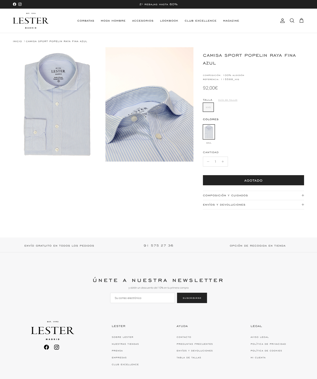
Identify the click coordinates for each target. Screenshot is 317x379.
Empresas (119, 357)
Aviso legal (260, 337)
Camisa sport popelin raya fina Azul (56, 41)
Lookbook (169, 21)
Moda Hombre (113, 21)
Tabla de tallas (189, 357)
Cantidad (211, 152)
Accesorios (143, 21)
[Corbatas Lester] (31, 20)
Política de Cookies (266, 350)
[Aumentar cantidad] (224, 161)
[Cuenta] (281, 20)
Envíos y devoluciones (224, 205)
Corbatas (85, 21)
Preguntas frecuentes (195, 344)
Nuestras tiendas (125, 344)
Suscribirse (192, 297)
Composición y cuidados (225, 195)
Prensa (117, 350)
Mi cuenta (258, 357)
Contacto (184, 337)
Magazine (231, 21)
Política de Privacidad (268, 344)
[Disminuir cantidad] (207, 161)
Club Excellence (201, 21)
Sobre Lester (122, 337)
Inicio (17, 41)
